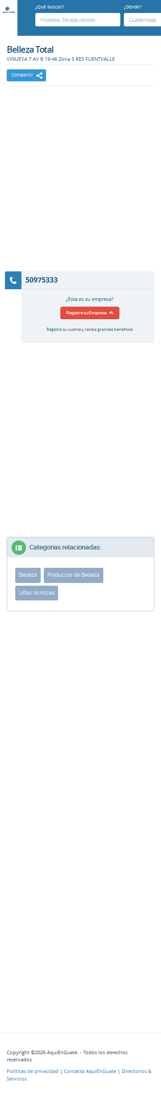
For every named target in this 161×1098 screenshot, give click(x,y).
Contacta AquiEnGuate (90, 1071)
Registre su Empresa (87, 312)
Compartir (22, 75)
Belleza (28, 575)
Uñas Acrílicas (37, 593)
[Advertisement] (80, 184)
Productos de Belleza (73, 575)
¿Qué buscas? (49, 7)
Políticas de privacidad (33, 1071)
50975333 (41, 280)
